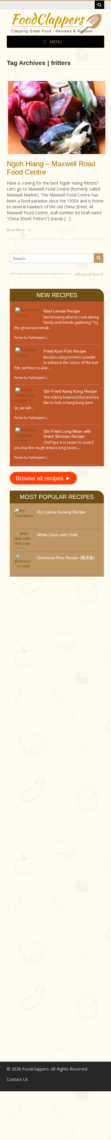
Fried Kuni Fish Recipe (65, 351)
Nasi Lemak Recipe (62, 311)
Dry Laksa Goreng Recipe (61, 512)
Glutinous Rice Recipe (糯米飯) (66, 557)
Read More (16, 229)
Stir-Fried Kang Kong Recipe (70, 391)
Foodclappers (36, 337)
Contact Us (17, 1079)
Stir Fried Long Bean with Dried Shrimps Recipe (67, 434)
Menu (55, 42)
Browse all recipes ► (43, 478)
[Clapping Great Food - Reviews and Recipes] (55, 30)
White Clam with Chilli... (59, 534)
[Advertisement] (54, 704)
